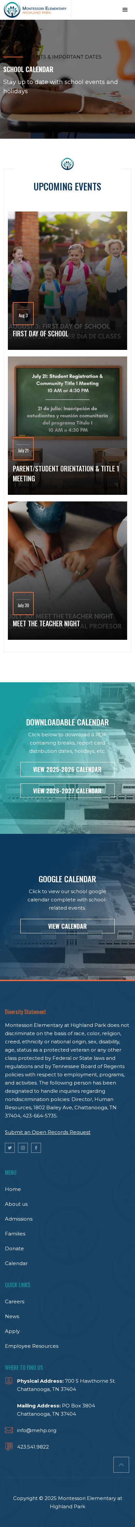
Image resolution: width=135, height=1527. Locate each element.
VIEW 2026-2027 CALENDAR (67, 790)
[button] (125, 10)
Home (13, 1189)
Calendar (16, 1263)
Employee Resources (31, 1346)
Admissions (18, 1219)
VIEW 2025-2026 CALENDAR (67, 769)
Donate (14, 1248)
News (12, 1316)
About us (16, 1204)
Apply (12, 1331)
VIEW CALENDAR (67, 926)
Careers (14, 1301)
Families (15, 1233)
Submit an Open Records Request (47, 1132)
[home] (35, 9)
